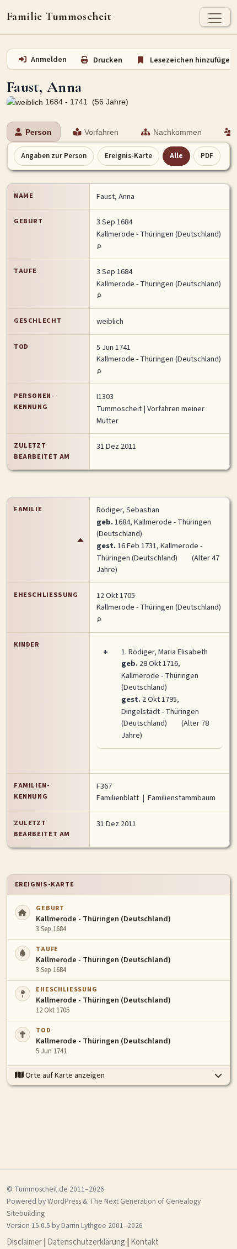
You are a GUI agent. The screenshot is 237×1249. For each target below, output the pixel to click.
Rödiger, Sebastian (127, 510)
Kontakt (145, 1242)
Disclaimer (24, 1242)
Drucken (107, 60)
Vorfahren (101, 132)
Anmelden (49, 59)
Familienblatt (117, 798)
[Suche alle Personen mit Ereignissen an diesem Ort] (98, 246)
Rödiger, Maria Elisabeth (168, 652)
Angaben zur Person (54, 156)
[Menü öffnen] (215, 17)
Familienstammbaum (182, 798)
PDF (207, 156)
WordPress (64, 1201)
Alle (176, 156)
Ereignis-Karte (128, 156)
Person (38, 132)
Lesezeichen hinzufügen (192, 60)
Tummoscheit (119, 408)
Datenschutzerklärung (86, 1242)
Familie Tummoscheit (59, 16)
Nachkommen (177, 132)
